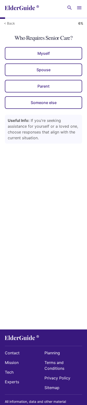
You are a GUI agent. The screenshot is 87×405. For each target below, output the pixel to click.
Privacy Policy (57, 378)
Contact (12, 352)
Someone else (44, 102)
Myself (43, 53)
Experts (12, 381)
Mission (12, 362)
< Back (9, 23)
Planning (52, 352)
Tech (9, 372)
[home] (22, 7)
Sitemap (51, 387)
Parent (43, 86)
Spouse (43, 69)
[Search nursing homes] (69, 8)
